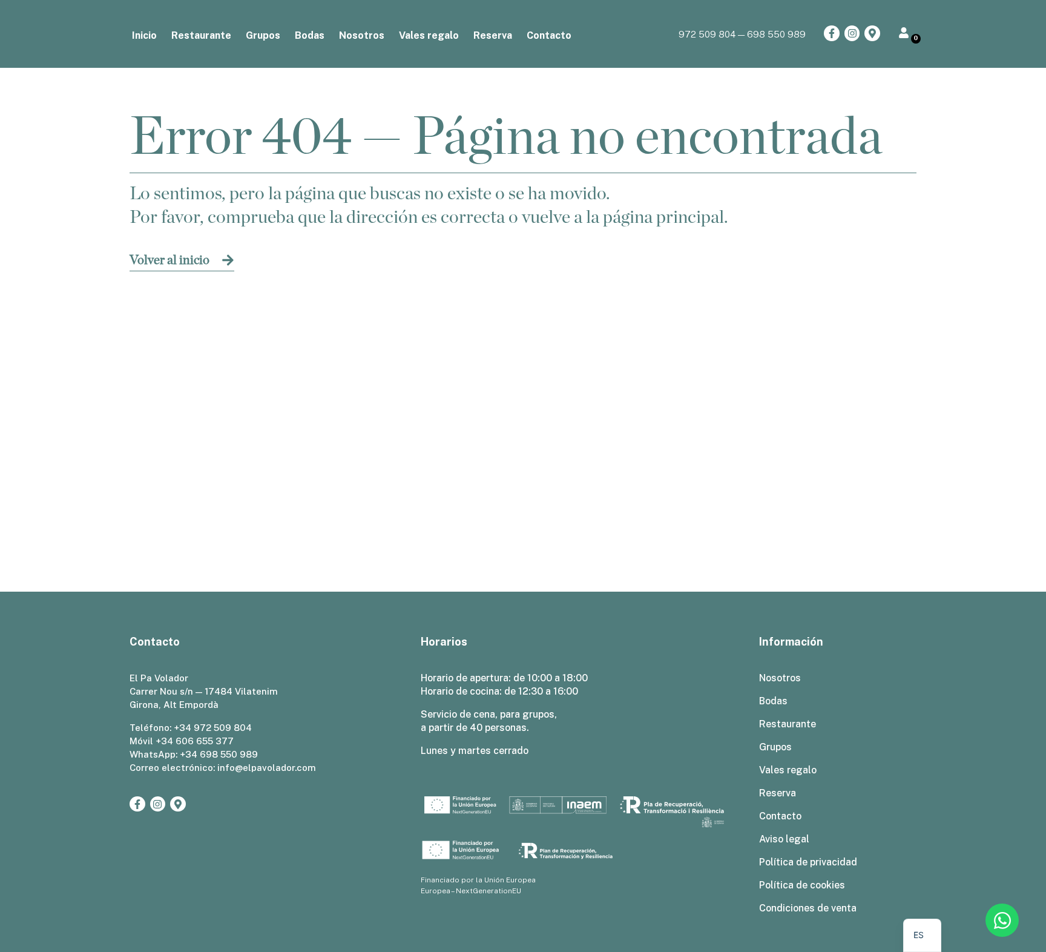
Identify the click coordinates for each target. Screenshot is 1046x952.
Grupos (263, 35)
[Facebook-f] (832, 33)
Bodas (309, 35)
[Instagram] (852, 33)
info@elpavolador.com (266, 767)
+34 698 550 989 (219, 754)
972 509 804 (707, 33)
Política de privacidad (808, 862)
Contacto (549, 35)
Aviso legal (784, 839)
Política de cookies (802, 885)
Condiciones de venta (808, 908)
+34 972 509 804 (213, 727)
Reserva (492, 35)
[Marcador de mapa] (872, 33)
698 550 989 (776, 33)
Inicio (144, 35)
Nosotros (361, 35)
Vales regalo (429, 35)
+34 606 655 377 (195, 741)
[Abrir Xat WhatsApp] (1002, 920)
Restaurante (201, 35)
